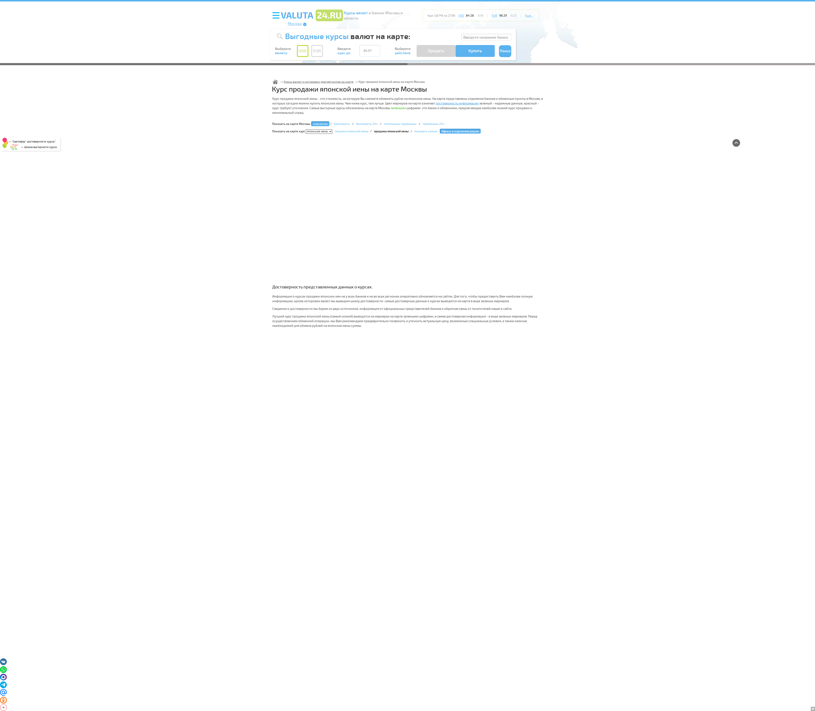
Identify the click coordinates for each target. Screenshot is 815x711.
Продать (436, 51)
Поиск (505, 51)
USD (461, 15)
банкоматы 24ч (367, 124)
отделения (320, 124)
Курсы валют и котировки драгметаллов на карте (319, 82)
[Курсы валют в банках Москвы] (275, 82)
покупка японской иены (351, 131)
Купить (475, 51)
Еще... (529, 15)
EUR (494, 15)
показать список (426, 131)
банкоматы (342, 124)
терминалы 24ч (433, 124)
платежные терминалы (400, 124)
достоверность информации (457, 103)
